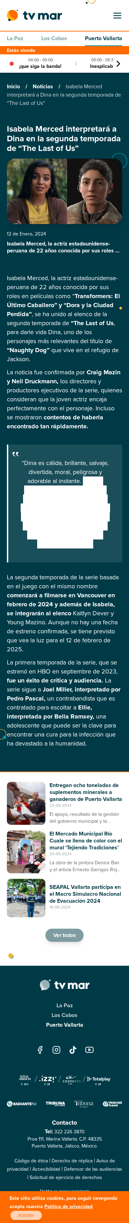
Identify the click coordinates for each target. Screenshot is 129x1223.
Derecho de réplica (72, 1160)
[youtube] (89, 1050)
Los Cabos (54, 38)
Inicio (14, 86)
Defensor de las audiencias (93, 1169)
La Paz (15, 38)
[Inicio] (34, 15)
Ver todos (64, 935)
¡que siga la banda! (40, 66)
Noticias (43, 86)
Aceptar (26, 1215)
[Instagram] (56, 1050)
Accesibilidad (46, 1169)
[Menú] (117, 15)
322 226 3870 (69, 1131)
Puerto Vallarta (103, 38)
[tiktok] (73, 1050)
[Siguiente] (118, 64)
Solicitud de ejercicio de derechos (66, 1177)
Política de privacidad (68, 1206)
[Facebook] (40, 1050)
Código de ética (31, 1160)
